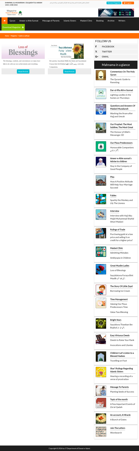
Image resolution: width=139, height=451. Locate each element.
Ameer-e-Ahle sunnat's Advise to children (120, 160)
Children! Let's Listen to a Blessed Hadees (122, 354)
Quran (12, 20)
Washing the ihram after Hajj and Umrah (121, 115)
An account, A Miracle (120, 415)
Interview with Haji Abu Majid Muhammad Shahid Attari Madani (122, 218)
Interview (114, 211)
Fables (113, 195)
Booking (99, 20)
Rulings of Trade (117, 229)
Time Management (119, 299)
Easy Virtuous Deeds (120, 335)
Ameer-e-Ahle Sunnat (28, 20)
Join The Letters (117, 428)
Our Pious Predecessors (121, 142)
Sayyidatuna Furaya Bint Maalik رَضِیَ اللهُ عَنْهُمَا (121, 277)
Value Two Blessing (119, 312)
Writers (121, 20)
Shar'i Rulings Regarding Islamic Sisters (121, 370)
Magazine (14, 36)
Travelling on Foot (118, 360)
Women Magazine (114, 3)
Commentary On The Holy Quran (122, 73)
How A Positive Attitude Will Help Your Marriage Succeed (121, 184)
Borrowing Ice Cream (120, 291)
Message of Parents (51, 20)
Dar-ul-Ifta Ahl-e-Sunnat (121, 90)
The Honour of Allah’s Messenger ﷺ (120, 133)
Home (7, 36)
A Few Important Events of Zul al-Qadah (122, 405)
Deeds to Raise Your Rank (122, 340)
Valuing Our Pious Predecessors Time (119, 305)
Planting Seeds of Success (122, 391)
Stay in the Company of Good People (121, 167)
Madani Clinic (86, 20)
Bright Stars (115, 320)
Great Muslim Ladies (119, 265)
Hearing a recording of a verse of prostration (121, 377)
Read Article (23, 71)
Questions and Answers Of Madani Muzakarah (122, 107)
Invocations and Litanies (121, 345)
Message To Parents (119, 387)
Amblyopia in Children (120, 257)
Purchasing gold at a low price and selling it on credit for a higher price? (121, 237)
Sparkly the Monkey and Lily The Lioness (121, 201)
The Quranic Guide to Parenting (120, 81)
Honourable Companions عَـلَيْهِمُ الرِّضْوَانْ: (122, 149)
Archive (111, 20)
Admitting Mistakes (119, 252)
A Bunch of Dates (118, 419)
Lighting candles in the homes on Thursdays (120, 96)
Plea (112, 177)
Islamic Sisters (70, 20)
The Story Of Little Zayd (121, 286)
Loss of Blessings (118, 270)
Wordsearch (116, 432)
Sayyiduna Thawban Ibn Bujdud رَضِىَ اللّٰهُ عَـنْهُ (121, 326)
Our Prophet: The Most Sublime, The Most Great (121, 125)
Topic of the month (119, 399)
